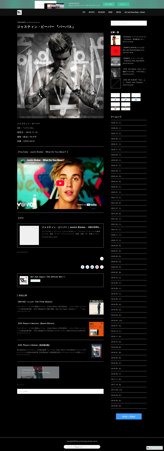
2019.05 (116, 304)
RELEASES (101, 12)
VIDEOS (118, 12)
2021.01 (116, 229)
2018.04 (116, 368)
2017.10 (116, 384)
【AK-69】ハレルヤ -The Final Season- (35, 301)
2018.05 (116, 363)
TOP (84, 12)
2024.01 (116, 144)
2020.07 (116, 251)
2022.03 (116, 181)
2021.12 (116, 197)
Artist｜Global (128, 416)
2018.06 (116, 358)
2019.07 (116, 294)
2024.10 (116, 133)
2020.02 (116, 272)
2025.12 (116, 123)
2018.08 (116, 347)
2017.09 (116, 390)
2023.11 (116, 149)
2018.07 (116, 352)
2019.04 (116, 310)
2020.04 (116, 262)
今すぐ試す (109, 4)
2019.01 (116, 326)
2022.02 (116, 187)
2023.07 (116, 165)
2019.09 (116, 283)
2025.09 (116, 128)
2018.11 (116, 336)
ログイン (123, 4)
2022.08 (116, 171)
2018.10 (116, 342)
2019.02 (116, 320)
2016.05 (116, 400)
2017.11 (116, 379)
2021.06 (116, 214)
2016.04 (116, 406)
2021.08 (116, 203)
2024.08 (116, 139)
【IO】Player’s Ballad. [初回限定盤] (33, 345)
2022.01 (116, 192)
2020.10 (116, 240)
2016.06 (116, 395)
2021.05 (116, 219)
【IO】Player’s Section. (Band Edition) (35, 323)
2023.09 (116, 155)
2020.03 (116, 267)
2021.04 (116, 224)
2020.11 (116, 235)
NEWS (110, 12)
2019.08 (116, 288)
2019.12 (116, 278)
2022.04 (116, 176)
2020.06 (116, 256)
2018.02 (116, 374)
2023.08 (116, 160)
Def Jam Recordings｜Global (135, 12)
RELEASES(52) (22, 252)
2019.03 (116, 315)
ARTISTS (92, 12)
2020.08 (116, 245)
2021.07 (116, 208)
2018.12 (116, 331)
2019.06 (116, 299)
